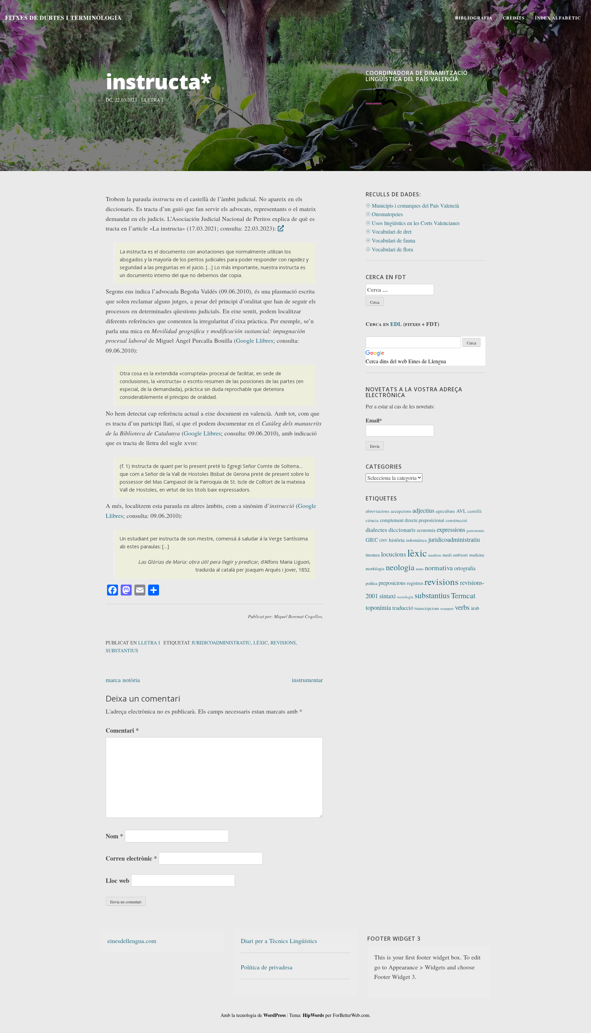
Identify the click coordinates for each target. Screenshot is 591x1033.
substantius (122, 650)
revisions (283, 642)
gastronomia (475, 530)
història (397, 539)
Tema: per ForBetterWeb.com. (330, 1015)
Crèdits (514, 17)
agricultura (445, 511)
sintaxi (387, 596)
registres (415, 583)
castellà (475, 511)
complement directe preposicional (412, 520)
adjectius (423, 510)
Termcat (463, 595)
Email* (374, 420)
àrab (475, 608)
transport (447, 608)
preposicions (392, 582)
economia (426, 530)
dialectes (376, 529)
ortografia (464, 568)
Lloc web (117, 880)
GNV (383, 540)
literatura (373, 555)
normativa (439, 567)
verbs (462, 607)
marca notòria (123, 680)
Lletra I (152, 99)
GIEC (372, 539)
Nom (114, 836)
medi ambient (455, 555)
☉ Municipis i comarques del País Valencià (412, 205)
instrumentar (307, 680)
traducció (402, 608)
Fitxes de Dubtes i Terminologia (63, 17)
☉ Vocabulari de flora (389, 249)
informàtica (416, 540)
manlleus (434, 555)
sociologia (405, 596)
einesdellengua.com (131, 941)
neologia (400, 567)
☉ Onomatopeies (384, 214)
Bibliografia (473, 17)
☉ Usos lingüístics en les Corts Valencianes (413, 222)
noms (419, 568)
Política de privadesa (266, 967)
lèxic (260, 642)
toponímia (378, 607)
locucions (393, 554)
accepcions (401, 511)
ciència (372, 520)
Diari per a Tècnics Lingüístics (279, 941)
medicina (476, 555)
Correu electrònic (131, 858)
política (371, 583)
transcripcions (427, 608)
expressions (451, 529)
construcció (456, 520)
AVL (461, 510)
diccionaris (402, 530)
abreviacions (377, 511)
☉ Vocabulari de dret (388, 231)
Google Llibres (254, 340)
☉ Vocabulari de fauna (390, 240)
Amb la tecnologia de (253, 1015)
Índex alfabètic (558, 17)
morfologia (375, 569)
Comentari (122, 730)
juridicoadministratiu (221, 642)
